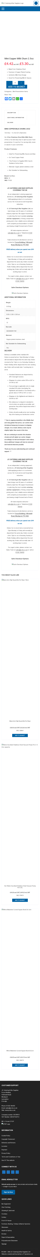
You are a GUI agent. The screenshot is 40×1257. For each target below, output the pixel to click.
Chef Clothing (6, 1207)
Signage (4, 1244)
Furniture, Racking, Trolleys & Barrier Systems (16, 1224)
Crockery (4, 1214)
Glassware (5, 1227)
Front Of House (6, 1220)
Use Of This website (8, 1160)
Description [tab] (11, 112)
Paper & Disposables (8, 1237)
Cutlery (4, 1217)
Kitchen (4, 1234)
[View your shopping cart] (36, 3)
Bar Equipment (6, 1204)
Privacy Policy (6, 1153)
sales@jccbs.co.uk (13, 233)
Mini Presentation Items (20, 91)
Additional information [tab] (15, 117)
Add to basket (16, 86)
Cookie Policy (6, 1135)
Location (4, 1146)
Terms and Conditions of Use (11, 1157)
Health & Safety (7, 1230)
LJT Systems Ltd (27, 1254)
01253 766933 (20, 281)
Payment (4, 1150)
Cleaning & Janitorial (8, 1210)
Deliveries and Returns (8, 1143)
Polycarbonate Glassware (10, 1240)
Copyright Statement (8, 1139)
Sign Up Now (8, 1192)
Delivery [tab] (10, 122)
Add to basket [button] (20, 735)
